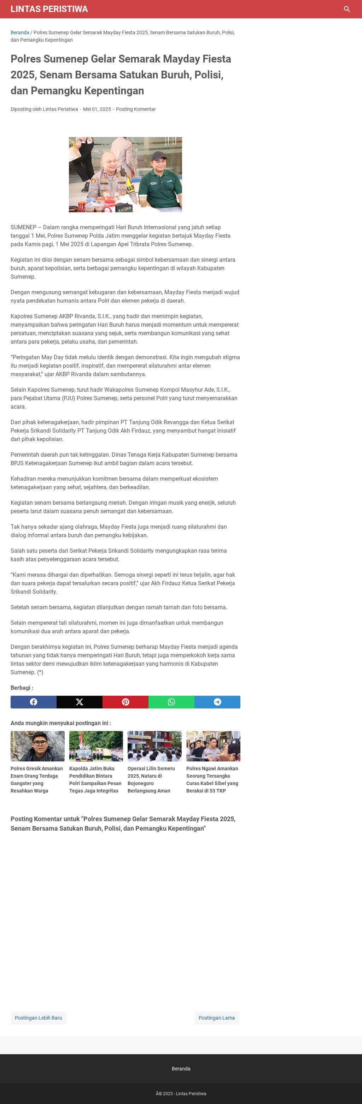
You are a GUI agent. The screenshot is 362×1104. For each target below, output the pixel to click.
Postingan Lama (217, 1018)
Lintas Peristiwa (49, 9)
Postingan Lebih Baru (38, 1018)
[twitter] (80, 702)
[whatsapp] (171, 702)
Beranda (181, 1069)
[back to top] (348, 1088)
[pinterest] (125, 702)
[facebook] (34, 702)
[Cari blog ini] (347, 9)
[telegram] (217, 702)
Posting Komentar (136, 109)
